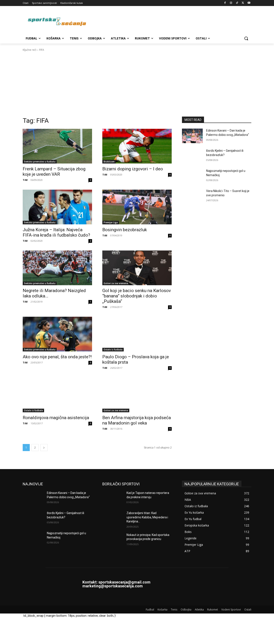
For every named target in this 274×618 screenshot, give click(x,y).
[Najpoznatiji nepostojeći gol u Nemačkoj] (192, 176)
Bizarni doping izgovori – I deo (132, 168)
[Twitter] (242, 3)
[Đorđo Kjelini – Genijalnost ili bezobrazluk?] (192, 156)
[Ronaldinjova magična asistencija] (57, 395)
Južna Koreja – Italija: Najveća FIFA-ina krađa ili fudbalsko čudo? (56, 232)
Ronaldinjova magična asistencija (56, 417)
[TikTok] (237, 3)
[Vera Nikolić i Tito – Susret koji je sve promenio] (192, 196)
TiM (25, 180)
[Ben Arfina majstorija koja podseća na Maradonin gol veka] (137, 395)
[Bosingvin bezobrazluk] (137, 207)
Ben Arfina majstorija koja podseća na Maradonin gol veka (136, 420)
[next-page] (44, 447)
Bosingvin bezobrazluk (124, 229)
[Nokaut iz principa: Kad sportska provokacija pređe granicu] (112, 540)
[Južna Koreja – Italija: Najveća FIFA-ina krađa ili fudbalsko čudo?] (57, 207)
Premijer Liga (111, 222)
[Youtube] (248, 3)
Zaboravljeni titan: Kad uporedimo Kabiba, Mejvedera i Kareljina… (147, 517)
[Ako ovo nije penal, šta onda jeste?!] (57, 334)
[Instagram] (231, 3)
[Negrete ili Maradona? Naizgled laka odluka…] (57, 267)
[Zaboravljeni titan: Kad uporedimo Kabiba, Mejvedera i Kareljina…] (112, 518)
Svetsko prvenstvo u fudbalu (39, 161)
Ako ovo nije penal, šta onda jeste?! (57, 356)
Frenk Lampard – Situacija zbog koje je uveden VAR (54, 171)
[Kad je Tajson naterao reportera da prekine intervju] (112, 498)
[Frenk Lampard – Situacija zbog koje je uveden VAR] (57, 146)
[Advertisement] (137, 84)
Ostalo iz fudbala (113, 349)
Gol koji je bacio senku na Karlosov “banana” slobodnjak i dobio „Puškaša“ (136, 296)
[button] (246, 38)
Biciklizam (109, 161)
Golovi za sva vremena (116, 283)
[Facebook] (225, 3)
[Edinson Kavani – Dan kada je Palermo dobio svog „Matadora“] (192, 136)
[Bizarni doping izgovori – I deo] (137, 146)
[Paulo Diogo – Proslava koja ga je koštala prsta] (137, 334)
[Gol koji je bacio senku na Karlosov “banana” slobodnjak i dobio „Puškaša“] (137, 267)
